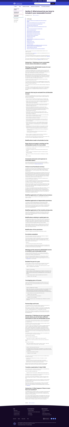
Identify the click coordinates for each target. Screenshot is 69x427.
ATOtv (28, 418)
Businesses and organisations (35, 6)
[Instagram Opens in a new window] (55, 418)
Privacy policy (23, 418)
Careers (19, 418)
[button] (36, 15)
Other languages (30, 414)
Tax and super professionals (45, 6)
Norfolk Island (30, 413)
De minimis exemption (30, 37)
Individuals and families (26, 6)
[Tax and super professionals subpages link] (23, 15)
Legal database (16, 20)
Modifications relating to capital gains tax (32, 35)
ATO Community (16, 18)
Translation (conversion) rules (39, 163)
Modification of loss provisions (31, 36)
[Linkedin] (53, 418)
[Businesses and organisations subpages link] (23, 12)
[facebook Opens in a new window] (51, 418)
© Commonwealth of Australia (22, 424)
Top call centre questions (45, 410)
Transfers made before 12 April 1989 (32, 47)
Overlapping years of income (31, 42)
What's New (15, 21)
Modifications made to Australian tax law (32, 25)
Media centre (15, 410)
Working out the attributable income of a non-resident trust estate (36, 22)
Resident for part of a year (30, 41)
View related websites (29, 424)
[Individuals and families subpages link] (23, 9)
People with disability (31, 410)
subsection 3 (28, 258)
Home (20, 6)
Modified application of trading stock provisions (33, 31)
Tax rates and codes (16, 413)
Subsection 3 (39, 59)
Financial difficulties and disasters (46, 414)
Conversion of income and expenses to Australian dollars (34, 28)
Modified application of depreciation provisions (33, 32)
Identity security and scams (46, 413)
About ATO (14, 418)
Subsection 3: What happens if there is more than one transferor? (36, 48)
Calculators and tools (17, 414)
